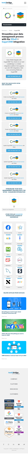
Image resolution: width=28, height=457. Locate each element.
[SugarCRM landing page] (20, 15)
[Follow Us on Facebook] (3, 444)
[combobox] (14, 209)
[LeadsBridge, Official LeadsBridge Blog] (7, 3)
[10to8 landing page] (8, 15)
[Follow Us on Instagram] (8, 444)
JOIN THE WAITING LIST (14, 76)
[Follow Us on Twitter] (24, 444)
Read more (4, 316)
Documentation (7, 25)
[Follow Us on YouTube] (19, 444)
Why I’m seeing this (8, 8)
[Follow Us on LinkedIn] (13, 444)
